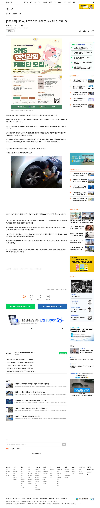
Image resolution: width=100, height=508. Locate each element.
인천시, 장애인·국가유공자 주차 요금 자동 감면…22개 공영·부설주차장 (31, 384)
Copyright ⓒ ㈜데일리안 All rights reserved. (71, 503)
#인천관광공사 (24, 269)
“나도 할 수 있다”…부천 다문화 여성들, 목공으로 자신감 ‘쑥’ (20, 359)
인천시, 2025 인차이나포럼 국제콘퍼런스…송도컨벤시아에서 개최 (30, 400)
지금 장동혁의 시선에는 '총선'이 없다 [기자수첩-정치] (81, 359)
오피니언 (26, 2)
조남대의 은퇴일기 (74, 301)
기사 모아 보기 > (17, 354)
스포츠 (59, 2)
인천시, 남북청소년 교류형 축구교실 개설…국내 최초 (27, 416)
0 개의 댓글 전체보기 (36, 454)
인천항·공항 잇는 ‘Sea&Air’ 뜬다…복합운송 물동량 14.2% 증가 (21, 371)
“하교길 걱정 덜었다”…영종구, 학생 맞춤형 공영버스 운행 (19, 365)
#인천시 (31, 269)
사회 (35, 2)
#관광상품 (16, 269)
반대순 (18, 448)
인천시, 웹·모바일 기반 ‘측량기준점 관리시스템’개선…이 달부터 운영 (31, 408)
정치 (31, 2)
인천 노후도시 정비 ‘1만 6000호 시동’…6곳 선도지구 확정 (20, 368)
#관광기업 (9, 269)
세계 (64, 2)
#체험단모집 (38, 269)
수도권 (69, 2)
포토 (74, 2)
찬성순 (13, 448)
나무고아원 (74, 303)
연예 (55, 2)
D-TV (78, 2)
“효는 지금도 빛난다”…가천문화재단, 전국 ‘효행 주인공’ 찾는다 (21, 362)
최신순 (7, 448)
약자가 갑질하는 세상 (76, 296)
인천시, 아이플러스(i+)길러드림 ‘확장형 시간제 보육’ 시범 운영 (29, 392)
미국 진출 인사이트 (75, 315)
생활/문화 (45, 2)
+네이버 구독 (63, 353)
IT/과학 (50, 2)
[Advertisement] (36, 430)
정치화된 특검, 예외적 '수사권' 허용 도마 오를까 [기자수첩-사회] (86, 352)
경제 (39, 2)
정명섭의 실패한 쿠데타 (75, 307)
